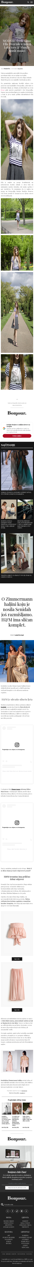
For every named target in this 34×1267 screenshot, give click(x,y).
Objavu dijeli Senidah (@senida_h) (17, 849)
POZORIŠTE (9, 1239)
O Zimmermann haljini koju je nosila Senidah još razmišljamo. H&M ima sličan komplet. (17, 612)
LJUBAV (25, 1245)
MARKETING (14, 1254)
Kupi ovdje (17, 959)
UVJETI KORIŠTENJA (21, 1254)
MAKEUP (25, 1221)
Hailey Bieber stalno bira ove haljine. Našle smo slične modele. (27, 1119)
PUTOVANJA (25, 1243)
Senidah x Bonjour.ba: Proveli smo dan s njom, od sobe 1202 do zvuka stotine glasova (6, 1120)
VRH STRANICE (29, 1254)
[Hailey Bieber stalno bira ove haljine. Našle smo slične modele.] (27, 1109)
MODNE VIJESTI (9, 1221)
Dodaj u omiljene (17, 436)
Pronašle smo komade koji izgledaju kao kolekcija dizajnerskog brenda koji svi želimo (16, 1121)
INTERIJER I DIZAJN (25, 1237)
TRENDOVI (25, 1227)
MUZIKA (8, 1243)
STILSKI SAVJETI (8, 1227)
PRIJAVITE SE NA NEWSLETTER (17, 1188)
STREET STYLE (9, 1223)
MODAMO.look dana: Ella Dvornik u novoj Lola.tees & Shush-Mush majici (17, 46)
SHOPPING (8, 1225)
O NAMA (3, 1254)
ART (8, 1235)
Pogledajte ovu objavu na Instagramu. (13, 749)
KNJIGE (8, 1241)
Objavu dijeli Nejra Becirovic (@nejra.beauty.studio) (17, 771)
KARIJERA (25, 1235)
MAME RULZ (25, 1241)
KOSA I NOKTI (25, 1223)
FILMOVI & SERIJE (9, 1237)
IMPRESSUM (8, 1254)
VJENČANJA (25, 1247)
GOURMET (25, 1239)
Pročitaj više (5, 1127)
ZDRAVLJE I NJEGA (25, 1225)
